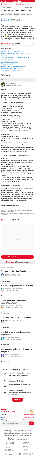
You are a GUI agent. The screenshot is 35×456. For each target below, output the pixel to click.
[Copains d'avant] (9, 450)
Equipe (15, 430)
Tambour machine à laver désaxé (11, 68)
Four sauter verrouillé (7, 64)
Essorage (29, 14)
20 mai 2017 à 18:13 (17, 20)
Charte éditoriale (22, 430)
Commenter (7, 220)
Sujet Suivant (28, 7)
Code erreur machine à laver (9, 62)
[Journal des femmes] (9, 443)
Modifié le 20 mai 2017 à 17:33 (13, 85)
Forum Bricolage (14, 4)
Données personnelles (9, 433)
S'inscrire (17, 399)
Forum (6, 4)
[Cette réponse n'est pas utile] (18, 220)
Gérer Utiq (29, 433)
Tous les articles (15, 432)
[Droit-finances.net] (26, 447)
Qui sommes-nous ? (8, 430)
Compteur (23, 14)
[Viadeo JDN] (26, 450)
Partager (17, 43)
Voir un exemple (28, 414)
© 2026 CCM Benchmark (26, 435)
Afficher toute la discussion (16, 257)
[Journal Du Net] (9, 447)
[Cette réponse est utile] (13, 220)
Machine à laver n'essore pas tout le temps (14, 66)
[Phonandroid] (26, 454)
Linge (2, 14)
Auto (3, 417)
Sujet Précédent (7, 7)
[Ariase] (9, 454)
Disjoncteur (16, 14)
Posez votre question (23, 262)
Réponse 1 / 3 (5, 79)
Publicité (29, 430)
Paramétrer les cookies (20, 433)
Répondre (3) (7, 43)
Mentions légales (8, 435)
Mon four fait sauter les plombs (11, 70)
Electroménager (24, 4)
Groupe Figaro (16, 435)
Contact (8, 432)
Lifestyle (4, 414)
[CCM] (26, 443)
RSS (21, 432)
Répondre (11, 262)
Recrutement (26, 432)
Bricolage (4, 420)
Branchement (8, 14)
